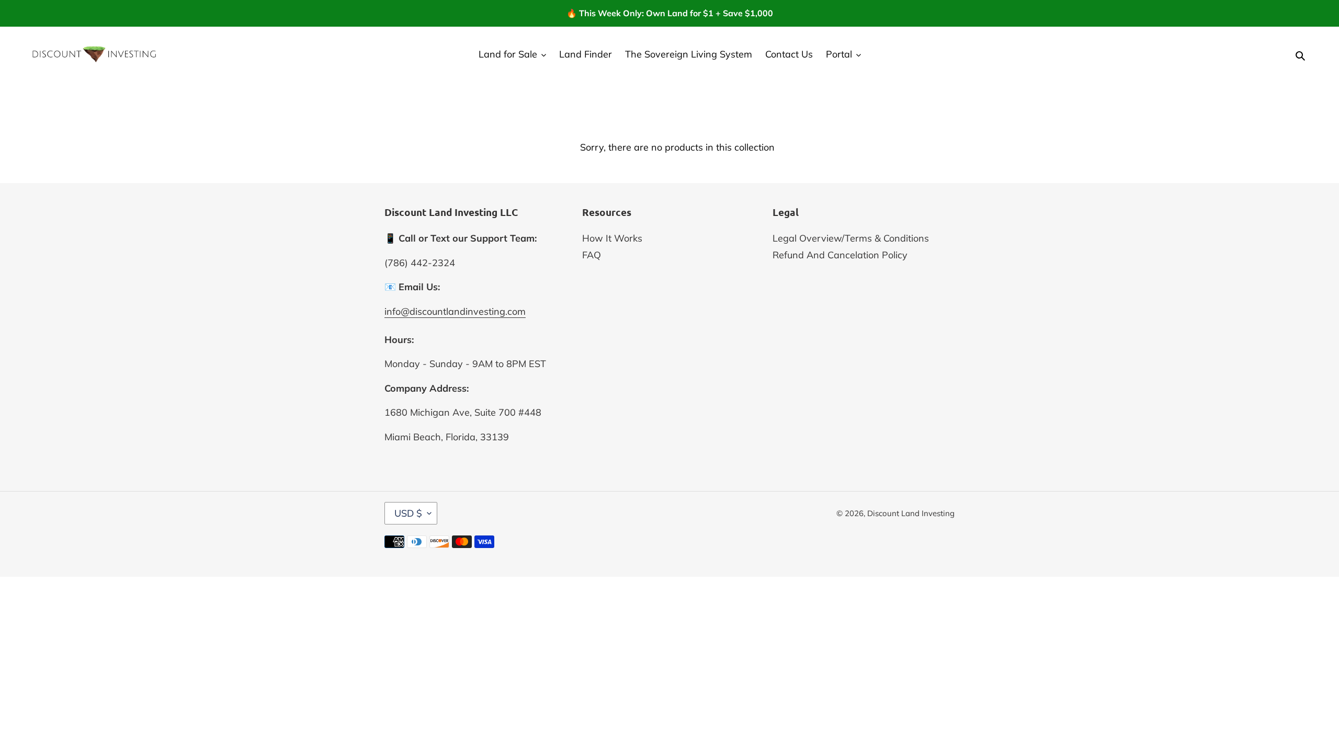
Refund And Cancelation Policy (840, 255)
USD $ (408, 513)
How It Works (612, 238)
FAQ (591, 255)
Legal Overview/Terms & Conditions (851, 238)
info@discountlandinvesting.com (455, 311)
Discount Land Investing (911, 513)
